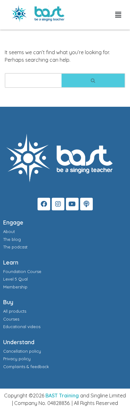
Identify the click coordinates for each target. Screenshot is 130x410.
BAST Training (62, 395)
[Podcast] (86, 204)
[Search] (93, 80)
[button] (118, 14)
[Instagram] (58, 204)
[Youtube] (72, 204)
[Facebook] (44, 204)
